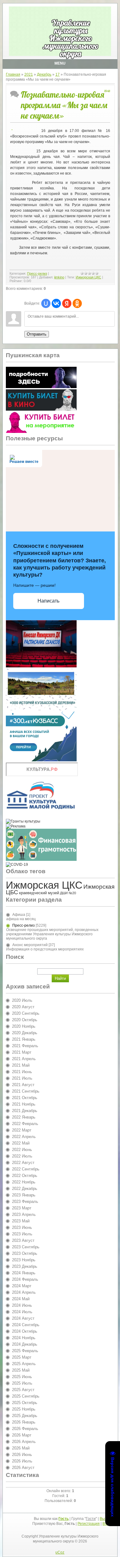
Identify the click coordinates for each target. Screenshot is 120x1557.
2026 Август (23, 1467)
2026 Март (21, 1435)
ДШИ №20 (68, 893)
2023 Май (21, 1221)
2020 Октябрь (24, 1020)
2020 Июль (22, 1000)
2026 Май (21, 1448)
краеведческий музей (39, 893)
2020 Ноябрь (23, 1026)
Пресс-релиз (37, 273)
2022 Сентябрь (25, 1169)
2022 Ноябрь (23, 1182)
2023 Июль (22, 1234)
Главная (13, 74)
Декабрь (44, 74)
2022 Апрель (24, 1136)
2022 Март (21, 1130)
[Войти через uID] (45, 303)
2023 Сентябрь (25, 1247)
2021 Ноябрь (23, 1104)
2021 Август (23, 1084)
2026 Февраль (25, 1428)
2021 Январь (23, 1039)
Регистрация (89, 1523)
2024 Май (21, 1299)
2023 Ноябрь (23, 1260)
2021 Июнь (22, 1071)
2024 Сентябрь (25, 1324)
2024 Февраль (25, 1279)
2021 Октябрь (24, 1097)
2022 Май (21, 1143)
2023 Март (21, 1208)
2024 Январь (23, 1273)
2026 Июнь (22, 1454)
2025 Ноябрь (23, 1409)
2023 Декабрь (24, 1266)
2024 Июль (22, 1311)
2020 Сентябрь (25, 1013)
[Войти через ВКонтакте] (56, 303)
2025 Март (21, 1357)
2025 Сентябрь (25, 1396)
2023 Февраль (25, 1201)
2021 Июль (22, 1078)
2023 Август (23, 1240)
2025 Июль (22, 1383)
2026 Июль (22, 1461)
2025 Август (23, 1389)
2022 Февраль (25, 1123)
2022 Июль (22, 1156)
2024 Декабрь (24, 1344)
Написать (48, 600)
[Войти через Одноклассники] (77, 303)
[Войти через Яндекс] (66, 303)
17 (57, 74)
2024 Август (23, 1318)
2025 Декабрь (24, 1415)
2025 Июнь (22, 1376)
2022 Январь (23, 1117)
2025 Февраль (25, 1350)
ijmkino (59, 277)
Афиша (18, 914)
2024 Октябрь (24, 1331)
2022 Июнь (22, 1149)
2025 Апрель (24, 1363)
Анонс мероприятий (30, 945)
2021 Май (21, 1065)
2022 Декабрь (24, 1188)
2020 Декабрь (24, 1032)
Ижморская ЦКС (88, 277)
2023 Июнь (22, 1227)
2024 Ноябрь (23, 1337)
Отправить (36, 334)
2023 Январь (23, 1195)
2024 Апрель (24, 1292)
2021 (28, 74)
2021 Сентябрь (25, 1091)
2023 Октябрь (24, 1253)
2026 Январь (23, 1422)
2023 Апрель (24, 1214)
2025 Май (21, 1370)
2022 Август (23, 1162)
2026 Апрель (24, 1441)
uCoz (59, 1552)
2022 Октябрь (24, 1175)
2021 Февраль (25, 1045)
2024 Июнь (22, 1305)
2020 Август (23, 1007)
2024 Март (21, 1286)
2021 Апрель (24, 1058)
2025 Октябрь (24, 1402)
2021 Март (21, 1052)
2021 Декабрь (24, 1110)
